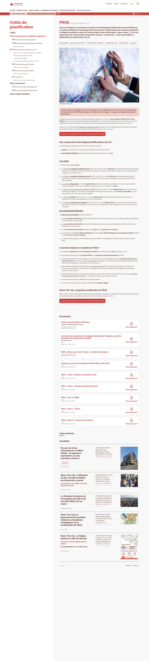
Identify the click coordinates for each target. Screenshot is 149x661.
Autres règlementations (20, 94)
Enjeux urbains (34, 10)
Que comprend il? (77, 43)
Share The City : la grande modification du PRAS (27, 53)
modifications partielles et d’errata (89, 127)
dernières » (136, 565)
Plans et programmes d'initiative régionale (41, 13)
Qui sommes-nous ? (84, 10)
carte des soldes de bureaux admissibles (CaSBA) (79, 189)
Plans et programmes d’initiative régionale (27, 36)
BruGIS (61, 435)
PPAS (24, 90)
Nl (135, 13)
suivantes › (129, 565)
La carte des (70, 184)
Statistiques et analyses (49, 10)
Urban (107, 112)
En (138, 13)
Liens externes (136, 43)
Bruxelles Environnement (98, 266)
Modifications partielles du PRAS (22, 55)
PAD (23, 64)
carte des (69, 197)
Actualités (109, 3)
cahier (111, 153)
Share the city (111, 43)
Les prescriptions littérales (71, 211)
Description (64, 43)
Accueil (12, 10)
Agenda (116, 3)
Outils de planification (68, 10)
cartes (64, 150)
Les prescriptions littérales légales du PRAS (26, 61)
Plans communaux (17, 83)
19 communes (91, 261)
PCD (24, 87)
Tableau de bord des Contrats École (24, 80)
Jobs (131, 3)
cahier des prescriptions (70, 215)
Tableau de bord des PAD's (21, 67)
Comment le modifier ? (95, 43)
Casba (90, 193)
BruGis (115, 186)
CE (17, 77)
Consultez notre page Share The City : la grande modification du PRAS (82, 134)
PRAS (58, 13)
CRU (23, 71)
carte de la (76, 169)
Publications (124, 3)
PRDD (27, 43)
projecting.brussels (18, 46)
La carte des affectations (20, 58)
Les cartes (64, 161)
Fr (133, 13)
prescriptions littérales (70, 153)
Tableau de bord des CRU (20, 73)
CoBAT (13, 33)
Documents (123, 43)
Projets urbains (22, 10)
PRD (24, 40)
